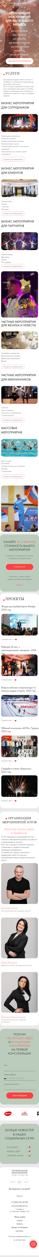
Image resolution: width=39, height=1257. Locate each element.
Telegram (19, 585)
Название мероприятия (11, 1084)
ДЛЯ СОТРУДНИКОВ (19, 31)
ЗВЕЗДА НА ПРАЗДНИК (19, 55)
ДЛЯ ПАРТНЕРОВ (19, 35)
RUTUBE (26, 1182)
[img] (19, 123)
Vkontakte (13, 1182)
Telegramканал (19, 1182)
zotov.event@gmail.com (19, 1206)
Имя (5, 1065)
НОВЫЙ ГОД (19, 51)
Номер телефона (10, 1075)
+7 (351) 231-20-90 (19, 1202)
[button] (19, 61)
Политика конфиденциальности (19, 1236)
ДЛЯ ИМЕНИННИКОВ (20, 47)
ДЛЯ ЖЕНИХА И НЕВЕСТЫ (19, 43)
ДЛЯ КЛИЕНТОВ (19, 39)
